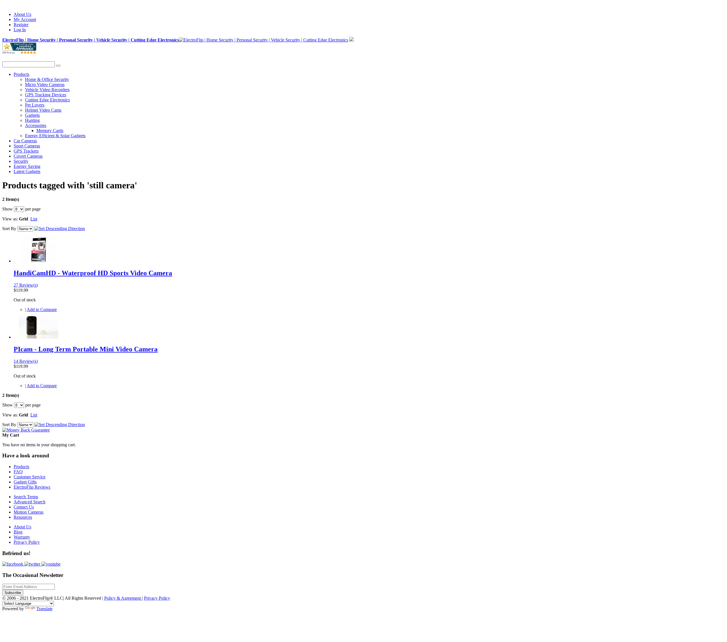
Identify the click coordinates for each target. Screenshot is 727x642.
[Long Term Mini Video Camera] (38, 337)
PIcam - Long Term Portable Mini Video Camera (86, 349)
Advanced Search (29, 501)
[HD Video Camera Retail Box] (38, 261)
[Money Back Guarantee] (26, 430)
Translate (44, 608)
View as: (10, 218)
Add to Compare (42, 309)
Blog (18, 532)
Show (7, 209)
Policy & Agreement (123, 598)
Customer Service (29, 476)
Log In (20, 29)
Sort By (9, 228)
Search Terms (26, 496)
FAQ (18, 471)
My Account (25, 19)
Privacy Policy (27, 542)
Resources (23, 517)
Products (21, 466)
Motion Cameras (28, 512)
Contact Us (24, 507)
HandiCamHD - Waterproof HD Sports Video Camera (93, 273)
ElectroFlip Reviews (32, 487)
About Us (22, 14)
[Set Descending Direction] (59, 228)
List (33, 218)
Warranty (22, 537)
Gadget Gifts (25, 482)
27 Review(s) (26, 285)
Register (21, 24)
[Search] (58, 65)
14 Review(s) (26, 361)
